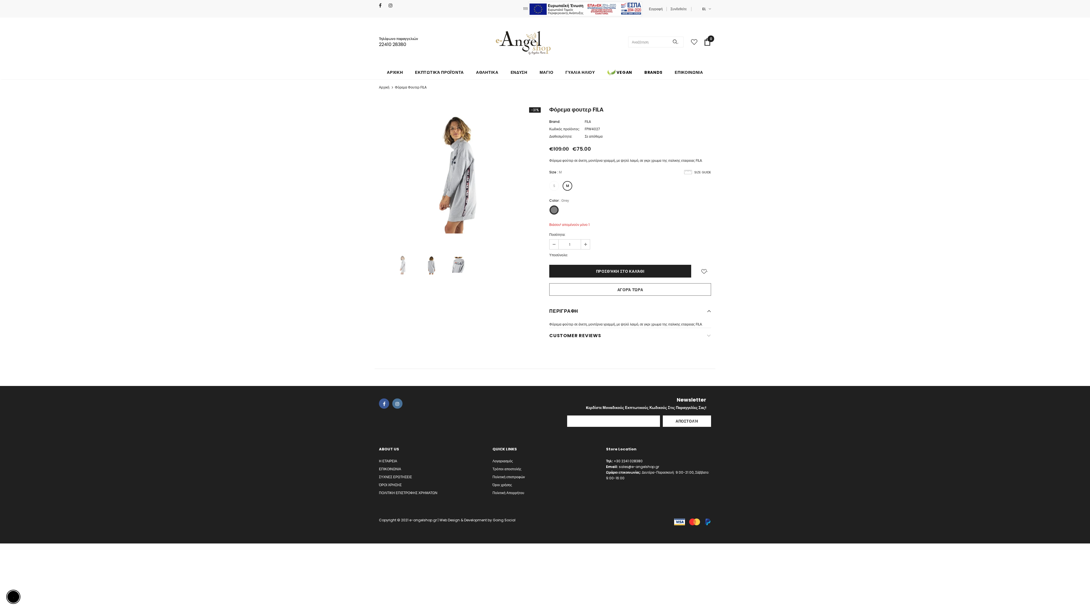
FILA (588, 121)
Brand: (554, 121)
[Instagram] (392, 5)
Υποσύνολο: (558, 255)
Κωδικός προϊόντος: (564, 129)
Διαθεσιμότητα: (560, 136)
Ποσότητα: (557, 234)
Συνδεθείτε (678, 9)
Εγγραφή (656, 9)
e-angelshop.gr (423, 520)
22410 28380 (392, 44)
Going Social (504, 520)
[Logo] (523, 42)
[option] (460, 173)
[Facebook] (382, 5)
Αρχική (384, 87)
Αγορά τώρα (630, 290)
